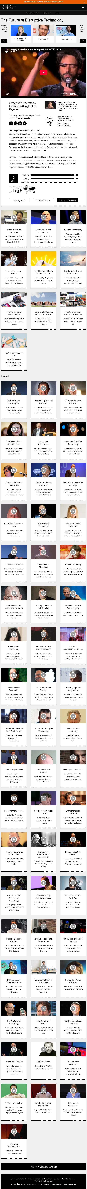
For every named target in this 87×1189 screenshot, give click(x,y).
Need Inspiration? (65, 116)
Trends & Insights (32, 13)
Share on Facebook (11, 123)
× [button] (84, 1)
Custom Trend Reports (44, 1181)
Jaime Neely (13, 115)
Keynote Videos (63, 123)
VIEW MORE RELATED (43, 1166)
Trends (14, 1184)
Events (58, 13)
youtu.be (27, 118)
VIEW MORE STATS (19, 200)
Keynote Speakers (64, 125)
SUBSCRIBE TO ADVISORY (67, 200)
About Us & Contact (18, 1179)
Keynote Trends (34, 115)
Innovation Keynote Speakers (39, 1179)
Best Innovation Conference (64, 1179)
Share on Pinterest (25, 123)
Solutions (47, 13)
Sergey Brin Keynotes (66, 102)
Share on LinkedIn (20, 123)
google (20, 118)
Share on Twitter (16, 123)
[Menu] (83, 7)
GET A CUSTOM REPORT (43, 200)
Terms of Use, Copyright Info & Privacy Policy (58, 1184)
